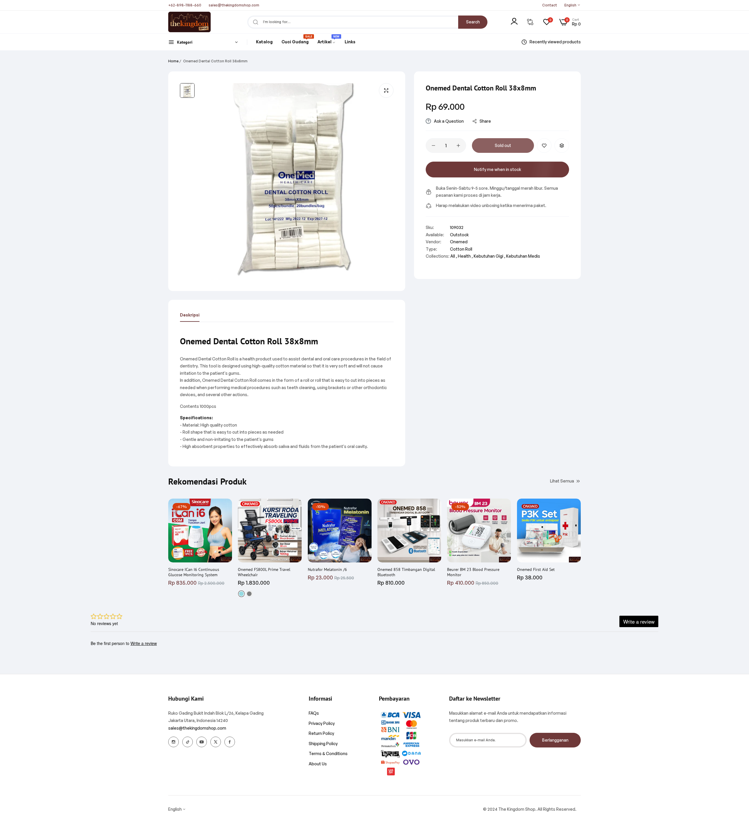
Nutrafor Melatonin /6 (327, 569)
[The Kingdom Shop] (189, 22)
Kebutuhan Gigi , (489, 256)
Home (173, 61)
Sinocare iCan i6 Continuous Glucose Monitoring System (193, 572)
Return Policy (321, 733)
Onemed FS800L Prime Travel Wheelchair (264, 572)
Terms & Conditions (328, 753)
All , (453, 256)
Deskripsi (190, 314)
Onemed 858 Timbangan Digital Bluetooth (406, 572)
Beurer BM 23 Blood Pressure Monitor (473, 572)
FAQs (314, 713)
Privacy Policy (322, 723)
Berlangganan (555, 740)
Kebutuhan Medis (523, 256)
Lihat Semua (562, 480)
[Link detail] (173, 742)
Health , (465, 256)
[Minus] (433, 145)
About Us (318, 763)
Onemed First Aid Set (536, 569)
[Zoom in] (386, 90)
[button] (544, 145)
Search (473, 21)
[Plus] (458, 145)
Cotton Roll (461, 249)
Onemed (459, 241)
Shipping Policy (323, 743)
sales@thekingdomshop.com (197, 728)
